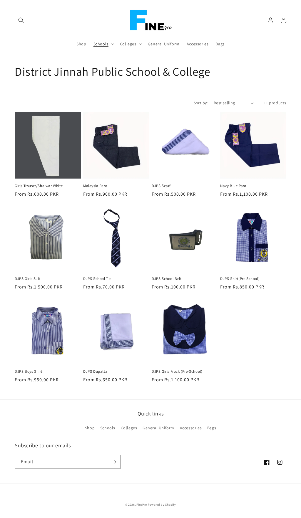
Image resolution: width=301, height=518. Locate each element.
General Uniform (158, 427)
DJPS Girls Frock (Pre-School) (177, 371)
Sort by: (201, 102)
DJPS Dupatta (95, 371)
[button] (21, 20)
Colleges (129, 427)
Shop (90, 427)
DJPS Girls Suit (27, 278)
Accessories (191, 427)
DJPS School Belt (167, 278)
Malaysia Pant (95, 186)
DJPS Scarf (161, 186)
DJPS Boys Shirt (28, 371)
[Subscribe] (113, 462)
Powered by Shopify (162, 505)
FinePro (141, 505)
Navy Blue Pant (233, 186)
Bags (211, 427)
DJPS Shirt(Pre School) (240, 278)
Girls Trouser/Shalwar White (39, 186)
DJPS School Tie (97, 278)
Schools (107, 427)
